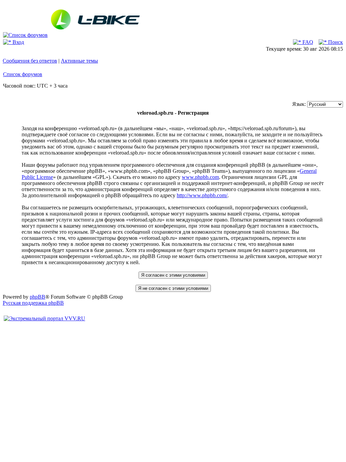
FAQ (307, 42)
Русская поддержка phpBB (33, 303)
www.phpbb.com (200, 177)
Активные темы (79, 61)
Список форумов (22, 74)
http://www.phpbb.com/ (202, 195)
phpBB (37, 297)
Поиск (335, 42)
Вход (17, 42)
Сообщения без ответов (30, 61)
